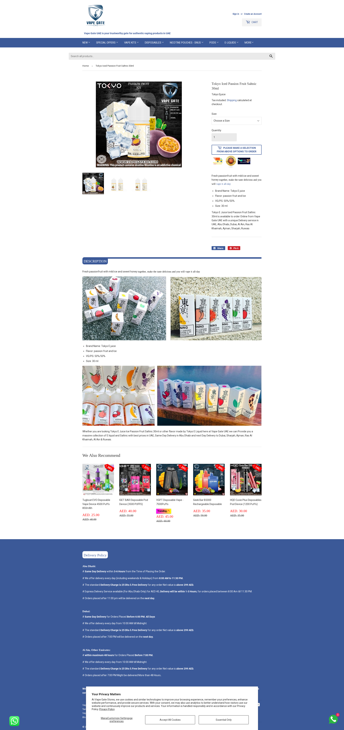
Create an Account (253, 14)
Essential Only (224, 719)
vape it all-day (223, 184)
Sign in (236, 14)
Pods (213, 42)
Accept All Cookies (170, 719)
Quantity (216, 130)
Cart (254, 22)
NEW (85, 42)
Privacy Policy (107, 709)
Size (214, 113)
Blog (84, 717)
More (248, 42)
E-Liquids (230, 42)
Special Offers (106, 42)
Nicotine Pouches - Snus (185, 42)
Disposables (153, 42)
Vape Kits (130, 42)
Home (85, 65)
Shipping (232, 100)
